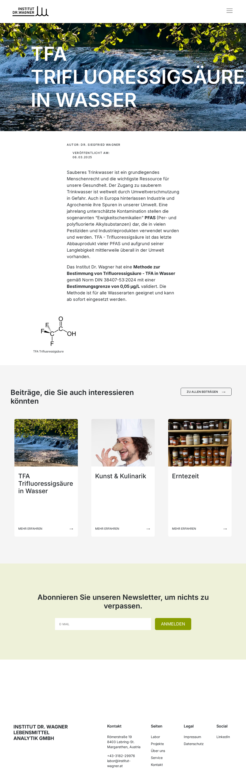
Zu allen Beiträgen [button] (202, 392)
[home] (30, 10)
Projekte (157, 744)
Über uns (158, 751)
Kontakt (157, 765)
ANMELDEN (173, 623)
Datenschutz (194, 744)
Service (157, 758)
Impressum (192, 737)
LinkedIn (223, 737)
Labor (155, 737)
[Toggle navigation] (229, 10)
